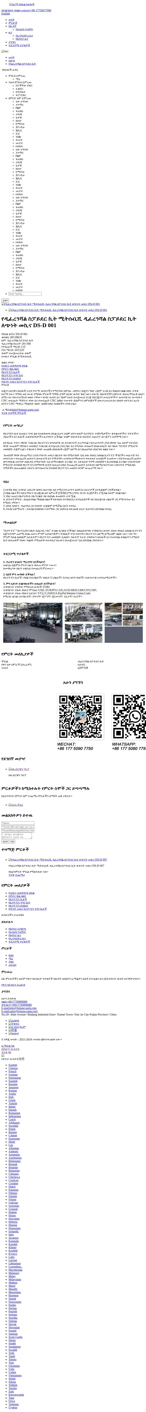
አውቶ (12, 60)
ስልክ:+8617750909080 (14, 1001)
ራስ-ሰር (12, 964)
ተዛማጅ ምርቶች (17, 412)
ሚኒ (11, 958)
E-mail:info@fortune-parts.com (18, 1008)
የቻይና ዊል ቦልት (10, 368)
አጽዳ (5, 841)
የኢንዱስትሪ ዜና (24, 35)
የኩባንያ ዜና (22, 38)
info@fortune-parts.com (25, 409)
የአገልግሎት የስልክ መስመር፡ (26, 10)
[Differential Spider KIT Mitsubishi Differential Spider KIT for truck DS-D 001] (58, 310)
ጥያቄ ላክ (6, 1052)
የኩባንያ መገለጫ (17, 928)
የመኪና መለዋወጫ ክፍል (14, 365)
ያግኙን (12, 42)
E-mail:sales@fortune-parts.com (19, 1011)
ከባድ (11, 955)
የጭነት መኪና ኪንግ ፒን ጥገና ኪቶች (20, 381)
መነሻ (11, 19)
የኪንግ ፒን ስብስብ (11, 378)
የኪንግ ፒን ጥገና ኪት (12, 375)
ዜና (10, 32)
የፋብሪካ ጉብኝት (24, 29)
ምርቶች (13, 22)
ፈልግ (5, 300)
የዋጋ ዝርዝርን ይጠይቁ (13, 984)
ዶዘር (11, 961)
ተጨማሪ (20, 874)
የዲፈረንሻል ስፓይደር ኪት (22, 63)
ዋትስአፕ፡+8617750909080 (16, 1004)
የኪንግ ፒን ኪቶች (10, 372)
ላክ (12, 841)
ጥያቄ (4, 412)
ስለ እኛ (12, 26)
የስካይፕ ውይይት (10, 1049)
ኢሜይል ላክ (7, 1045)
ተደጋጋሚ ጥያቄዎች (19, 45)
